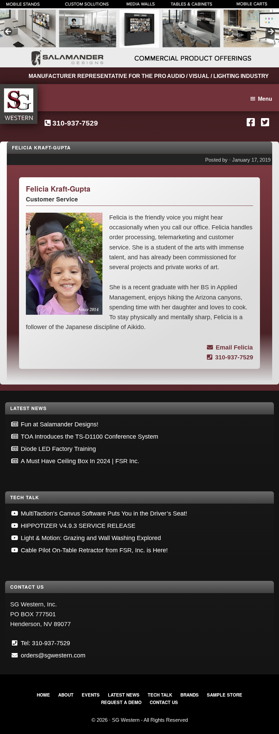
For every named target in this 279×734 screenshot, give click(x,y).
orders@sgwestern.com (53, 655)
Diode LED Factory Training (58, 448)
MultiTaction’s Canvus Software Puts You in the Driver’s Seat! (104, 513)
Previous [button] (8, 32)
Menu (265, 99)
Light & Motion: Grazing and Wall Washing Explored (91, 538)
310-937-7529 (75, 123)
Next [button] (270, 32)
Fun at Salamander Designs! (59, 424)
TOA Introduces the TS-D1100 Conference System (89, 436)
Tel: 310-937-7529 (45, 643)
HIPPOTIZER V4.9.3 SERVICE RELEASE (78, 525)
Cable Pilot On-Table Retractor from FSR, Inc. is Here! (94, 550)
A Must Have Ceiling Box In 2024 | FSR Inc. (80, 461)
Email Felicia (234, 347)
